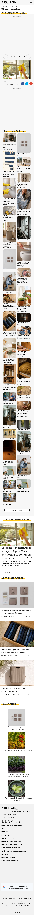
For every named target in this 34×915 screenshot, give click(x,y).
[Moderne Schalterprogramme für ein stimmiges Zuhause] (17, 595)
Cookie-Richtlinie (8, 857)
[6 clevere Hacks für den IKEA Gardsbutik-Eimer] (17, 673)
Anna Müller (10, 655)
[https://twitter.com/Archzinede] (23, 881)
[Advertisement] (17, 34)
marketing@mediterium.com (15, 825)
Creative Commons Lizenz (11, 841)
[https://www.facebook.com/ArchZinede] (10, 881)
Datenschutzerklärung (10, 848)
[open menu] (30, 2)
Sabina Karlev (11, 695)
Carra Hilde (11, 558)
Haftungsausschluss (9, 861)
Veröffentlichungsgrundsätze (13, 851)
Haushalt (15, 6)
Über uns (4, 832)
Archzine (12, 2)
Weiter (22, 56)
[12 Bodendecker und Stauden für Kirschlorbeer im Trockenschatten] (17, 772)
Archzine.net (11, 808)
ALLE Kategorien (7, 838)
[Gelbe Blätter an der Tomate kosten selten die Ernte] (17, 749)
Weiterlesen (13, 83)
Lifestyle (8, 6)
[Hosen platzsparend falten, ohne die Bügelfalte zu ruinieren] (17, 634)
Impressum (5, 835)
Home (3, 6)
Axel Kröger (10, 616)
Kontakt (4, 854)
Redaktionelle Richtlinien (11, 844)
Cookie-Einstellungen (10, 864)
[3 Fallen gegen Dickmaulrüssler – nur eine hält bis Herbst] (17, 796)
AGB (2, 828)
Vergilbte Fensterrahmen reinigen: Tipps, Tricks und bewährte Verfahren (16, 551)
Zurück (11, 56)
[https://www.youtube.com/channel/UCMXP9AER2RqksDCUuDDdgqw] (20, 881)
